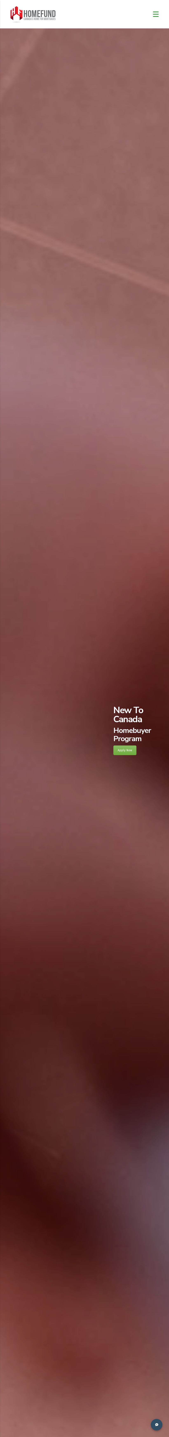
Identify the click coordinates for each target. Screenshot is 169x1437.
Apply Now (125, 750)
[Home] (33, 14)
